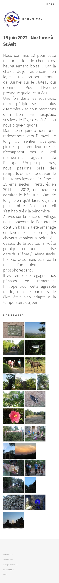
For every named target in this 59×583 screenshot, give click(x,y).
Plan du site (8, 559)
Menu (50, 4)
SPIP (5, 575)
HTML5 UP (14, 564)
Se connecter (8, 569)
